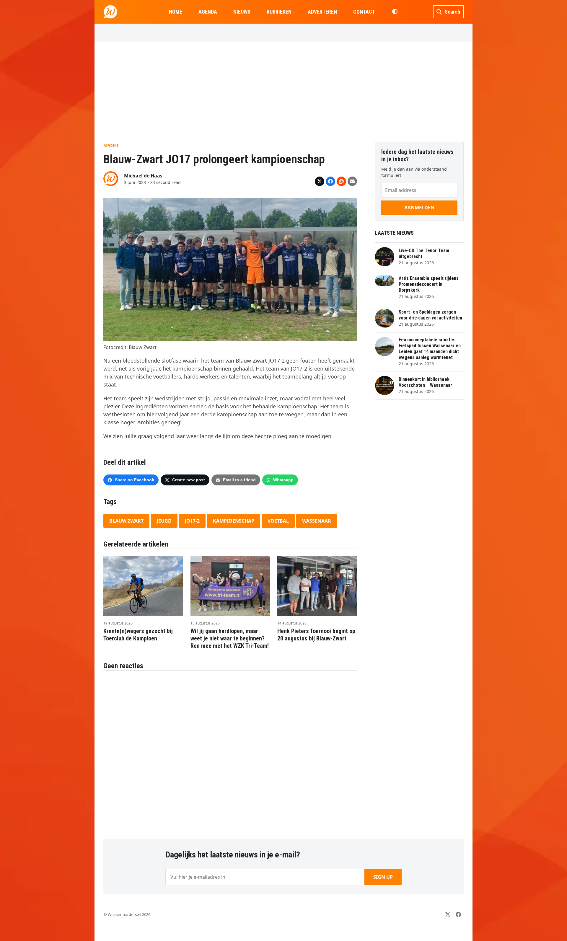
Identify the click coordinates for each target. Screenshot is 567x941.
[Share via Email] (352, 181)
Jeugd (164, 521)
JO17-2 (192, 521)
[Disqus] (230, 752)
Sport (111, 145)
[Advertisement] (283, 91)
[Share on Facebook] (330, 181)
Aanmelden (419, 207)
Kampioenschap (233, 521)
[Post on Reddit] (341, 181)
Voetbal (278, 521)
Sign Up (383, 877)
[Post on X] (319, 181)
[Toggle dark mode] (394, 11)
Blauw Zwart (126, 521)
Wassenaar (316, 521)
